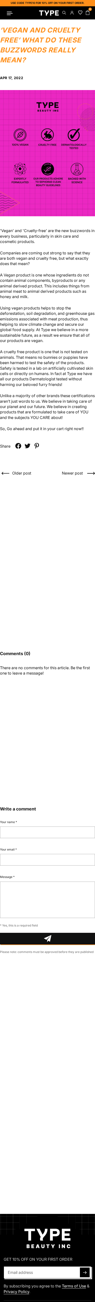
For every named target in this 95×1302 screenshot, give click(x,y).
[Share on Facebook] (18, 446)
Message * (7, 876)
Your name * (8, 822)
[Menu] (9, 13)
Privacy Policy (16, 1291)
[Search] (64, 13)
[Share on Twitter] (27, 446)
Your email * (8, 849)
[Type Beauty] (49, 13)
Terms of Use (74, 1286)
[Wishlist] (79, 13)
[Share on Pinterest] (36, 446)
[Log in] (72, 13)
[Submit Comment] (47, 938)
